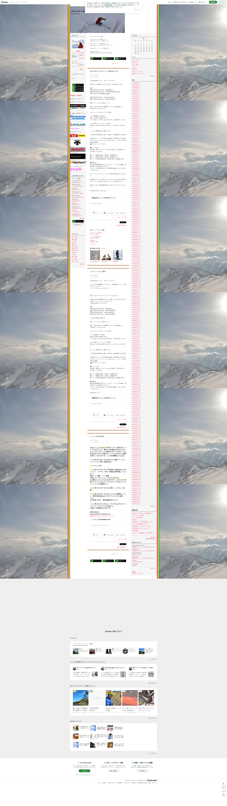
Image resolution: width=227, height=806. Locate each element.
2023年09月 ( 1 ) (136, 116)
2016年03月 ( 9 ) (136, 303)
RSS (135, 572)
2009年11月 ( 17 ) (136, 468)
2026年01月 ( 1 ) (136, 89)
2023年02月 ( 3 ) (136, 129)
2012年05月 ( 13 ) (136, 402)
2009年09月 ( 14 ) (136, 472)
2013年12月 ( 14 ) (136, 360)
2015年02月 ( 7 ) (136, 331)
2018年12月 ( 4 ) (136, 230)
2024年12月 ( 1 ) (136, 98)
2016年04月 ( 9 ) (136, 301)
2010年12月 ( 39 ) (136, 439)
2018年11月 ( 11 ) (136, 232)
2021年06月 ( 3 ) (136, 168)
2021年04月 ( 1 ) (136, 173)
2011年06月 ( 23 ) (136, 426)
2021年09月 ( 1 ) (136, 162)
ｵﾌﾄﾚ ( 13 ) (134, 67)
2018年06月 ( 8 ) (136, 243)
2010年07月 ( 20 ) (136, 450)
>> (147, 38)
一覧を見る (152, 76)
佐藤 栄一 (74, 252)
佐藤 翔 (74, 243)
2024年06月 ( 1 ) (136, 105)
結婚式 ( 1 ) (134, 69)
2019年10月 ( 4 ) (136, 208)
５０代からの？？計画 (77, 193)
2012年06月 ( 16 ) (136, 400)
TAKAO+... (134, 565)
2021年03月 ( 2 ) (136, 175)
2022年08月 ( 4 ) (136, 142)
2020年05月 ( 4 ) (136, 193)
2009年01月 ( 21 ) (136, 490)
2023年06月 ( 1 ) (136, 120)
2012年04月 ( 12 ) (136, 404)
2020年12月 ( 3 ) (136, 179)
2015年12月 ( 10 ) (136, 309)
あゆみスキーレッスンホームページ (102, 516)
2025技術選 (135, 530)
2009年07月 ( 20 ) (136, 477)
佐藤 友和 (74, 239)
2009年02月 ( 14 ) (136, 488)
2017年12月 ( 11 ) (136, 257)
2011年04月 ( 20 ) (136, 431)
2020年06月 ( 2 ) (136, 191)
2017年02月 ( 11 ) (136, 279)
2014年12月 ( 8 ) (136, 336)
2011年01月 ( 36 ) (136, 437)
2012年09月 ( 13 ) (136, 393)
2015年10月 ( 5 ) (136, 314)
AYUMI (78, 51)
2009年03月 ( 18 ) (136, 486)
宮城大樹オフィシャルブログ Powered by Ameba (143, 558)
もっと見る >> (93, 244)
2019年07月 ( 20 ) (136, 215)
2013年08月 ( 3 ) (136, 369)
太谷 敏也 (74, 259)
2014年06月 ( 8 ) (136, 347)
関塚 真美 (74, 245)
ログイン (222, 2)
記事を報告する (122, 225)
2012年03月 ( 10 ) (136, 406)
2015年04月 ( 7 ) (136, 327)
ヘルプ (155, 782)
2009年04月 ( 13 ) (136, 483)
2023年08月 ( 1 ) (136, 118)
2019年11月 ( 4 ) (136, 206)
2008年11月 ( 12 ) (136, 494)
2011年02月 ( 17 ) (136, 435)
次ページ (116, 63)
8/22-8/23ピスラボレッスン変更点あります (104, 71)
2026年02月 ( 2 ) (136, 87)
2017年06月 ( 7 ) (136, 270)
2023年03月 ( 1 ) (136, 127)
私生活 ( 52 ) (135, 62)
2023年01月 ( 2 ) (136, 131)
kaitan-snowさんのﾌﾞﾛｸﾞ (78, 197)
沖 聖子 (74, 254)
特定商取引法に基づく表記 (144, 782)
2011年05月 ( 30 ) (136, 428)
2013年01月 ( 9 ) (136, 384)
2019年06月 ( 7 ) (136, 217)
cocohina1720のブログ (77, 182)
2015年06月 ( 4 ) (136, 323)
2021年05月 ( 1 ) (136, 171)
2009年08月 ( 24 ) (136, 475)
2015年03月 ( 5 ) (136, 329)
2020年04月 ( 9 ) (136, 195)
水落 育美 (74, 257)
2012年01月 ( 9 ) (136, 411)
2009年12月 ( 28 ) (136, 466)
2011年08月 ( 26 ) (136, 422)
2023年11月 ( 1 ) (136, 111)
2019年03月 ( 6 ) (136, 224)
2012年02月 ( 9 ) (136, 409)
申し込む (142, 771)
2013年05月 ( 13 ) (136, 376)
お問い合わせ (112, 782)
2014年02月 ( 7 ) (136, 356)
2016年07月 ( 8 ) (136, 294)
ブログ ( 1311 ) (135, 60)
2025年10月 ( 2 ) (136, 91)
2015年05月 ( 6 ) (136, 325)
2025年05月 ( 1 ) (136, 94)
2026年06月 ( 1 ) (136, 85)
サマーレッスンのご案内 (96, 232)
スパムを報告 (103, 782)
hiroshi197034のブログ (77, 186)
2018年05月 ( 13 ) (136, 246)
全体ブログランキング (77, 63)
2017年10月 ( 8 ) (136, 261)
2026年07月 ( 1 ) (136, 83)
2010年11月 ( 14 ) (136, 442)
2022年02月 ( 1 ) (136, 153)
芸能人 (91, 643)
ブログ (95, 77)
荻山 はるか (75, 261)
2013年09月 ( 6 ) (136, 367)
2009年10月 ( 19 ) (136, 470)
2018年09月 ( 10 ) (136, 237)
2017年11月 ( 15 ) (136, 259)
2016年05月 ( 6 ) (136, 298)
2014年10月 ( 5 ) (136, 340)
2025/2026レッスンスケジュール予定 (141, 526)
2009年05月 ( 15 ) (136, 481)
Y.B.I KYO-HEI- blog (137, 561)
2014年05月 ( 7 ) (136, 349)
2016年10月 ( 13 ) (136, 287)
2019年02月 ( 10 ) (136, 226)
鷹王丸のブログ (137, 554)
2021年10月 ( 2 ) (136, 160)
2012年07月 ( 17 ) (136, 398)
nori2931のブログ (76, 189)
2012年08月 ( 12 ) (136, 395)
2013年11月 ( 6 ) (136, 362)
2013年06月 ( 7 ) (136, 373)
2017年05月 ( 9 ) (136, 272)
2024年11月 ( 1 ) (136, 100)
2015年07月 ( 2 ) (136, 320)
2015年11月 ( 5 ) (136, 312)
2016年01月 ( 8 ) (136, 307)
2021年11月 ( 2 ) (136, 157)
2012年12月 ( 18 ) (136, 387)
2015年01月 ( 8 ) (136, 334)
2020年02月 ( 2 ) (136, 199)
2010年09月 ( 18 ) (136, 446)
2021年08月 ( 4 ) (136, 164)
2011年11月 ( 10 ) (136, 415)
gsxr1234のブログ (76, 200)
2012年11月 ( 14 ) (136, 389)
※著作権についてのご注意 (137, 573)
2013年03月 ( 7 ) (136, 380)
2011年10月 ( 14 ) (136, 417)
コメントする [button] (109, 213)
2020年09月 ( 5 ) (136, 186)
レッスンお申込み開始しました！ (140, 524)
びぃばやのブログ (76, 212)
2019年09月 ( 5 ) (136, 210)
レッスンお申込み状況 (95, 236)
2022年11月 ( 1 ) (136, 135)
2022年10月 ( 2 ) (136, 138)
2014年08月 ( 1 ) (136, 342)
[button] (224, 794)
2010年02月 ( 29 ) (136, 461)
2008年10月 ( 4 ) (136, 497)
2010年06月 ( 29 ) (136, 453)
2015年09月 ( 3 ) (136, 316)
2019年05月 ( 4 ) (136, 219)
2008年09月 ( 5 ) (136, 499)
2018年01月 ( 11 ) (136, 254)
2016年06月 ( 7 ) (136, 296)
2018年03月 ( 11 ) (136, 250)
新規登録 (213, 2)
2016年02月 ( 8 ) (136, 305)
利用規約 (120, 782)
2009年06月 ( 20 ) (136, 479)
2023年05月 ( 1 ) (136, 122)
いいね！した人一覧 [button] (121, 217)
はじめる (84, 771)
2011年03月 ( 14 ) (136, 433)
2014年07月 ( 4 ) (136, 345)
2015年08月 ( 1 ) (136, 318)
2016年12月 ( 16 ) (136, 283)
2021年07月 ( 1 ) (136, 166)
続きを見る (81, 58)
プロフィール (75, 53)
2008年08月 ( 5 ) (136, 501)
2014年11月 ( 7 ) (136, 338)
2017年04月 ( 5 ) (136, 274)
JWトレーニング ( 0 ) (137, 71)
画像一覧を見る (151, 538)
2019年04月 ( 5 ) (136, 221)
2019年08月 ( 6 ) (136, 213)
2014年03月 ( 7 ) (136, 354)
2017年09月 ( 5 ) (136, 263)
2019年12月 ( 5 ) (136, 204)
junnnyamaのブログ (77, 208)
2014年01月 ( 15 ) (136, 358)
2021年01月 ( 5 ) (136, 177)
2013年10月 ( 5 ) (136, 365)
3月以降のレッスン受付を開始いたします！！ (143, 522)
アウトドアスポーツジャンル (80, 643)
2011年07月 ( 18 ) (136, 424)
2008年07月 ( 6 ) (136, 503)
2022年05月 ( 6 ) (136, 149)
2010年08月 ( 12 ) (136, 448)
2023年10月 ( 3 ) (136, 113)
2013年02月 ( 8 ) (136, 382)
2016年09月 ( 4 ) (136, 290)
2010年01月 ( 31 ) (136, 464)
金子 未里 (74, 237)
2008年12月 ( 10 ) (136, 492)
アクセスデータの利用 (130, 782)
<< (140, 38)
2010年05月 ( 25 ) (136, 455)
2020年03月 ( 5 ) (136, 197)
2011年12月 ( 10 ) (136, 413)
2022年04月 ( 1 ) (136, 151)
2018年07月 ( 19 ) (136, 241)
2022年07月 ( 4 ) (136, 144)
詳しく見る (113, 771)
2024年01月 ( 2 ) (136, 109)
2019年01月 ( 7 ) (136, 228)
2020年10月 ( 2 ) (136, 184)
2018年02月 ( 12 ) (136, 252)
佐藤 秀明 (74, 248)
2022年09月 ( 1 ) (136, 140)
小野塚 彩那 (75, 250)
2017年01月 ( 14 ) (136, 281)
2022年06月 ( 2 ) (136, 146)
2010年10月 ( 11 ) (136, 444)
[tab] (80, 644)
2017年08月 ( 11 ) (136, 265)
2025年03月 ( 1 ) (136, 96)
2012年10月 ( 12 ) (136, 391)
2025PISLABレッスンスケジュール (140, 528)
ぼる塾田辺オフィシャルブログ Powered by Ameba (143, 550)
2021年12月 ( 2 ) (136, 155)
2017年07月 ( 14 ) (136, 268)
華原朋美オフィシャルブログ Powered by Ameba (143, 547)
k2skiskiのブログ (76, 204)
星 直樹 (74, 241)
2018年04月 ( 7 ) (136, 248)
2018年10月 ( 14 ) (136, 235)
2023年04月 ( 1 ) (136, 124)
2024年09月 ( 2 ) (136, 102)
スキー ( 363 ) (135, 64)
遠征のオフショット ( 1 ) (138, 73)
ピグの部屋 (81, 53)
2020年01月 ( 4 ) (136, 202)
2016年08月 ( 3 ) (136, 292)
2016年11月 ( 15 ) (136, 285)
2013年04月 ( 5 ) (136, 378)
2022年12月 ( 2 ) (136, 133)
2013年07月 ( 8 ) (136, 371)
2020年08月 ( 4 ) (136, 188)
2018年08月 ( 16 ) (136, 239)
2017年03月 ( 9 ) (136, 276)
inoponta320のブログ (77, 215)
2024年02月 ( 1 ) (136, 107)
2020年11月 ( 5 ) (136, 182)
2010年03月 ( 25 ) (136, 459)
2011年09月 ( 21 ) (136, 420)
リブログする (121, 213)
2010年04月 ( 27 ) (136, 457)
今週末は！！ (93, 240)
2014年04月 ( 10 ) (136, 351)
